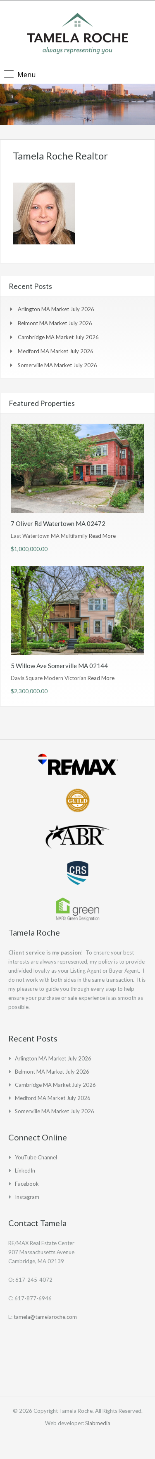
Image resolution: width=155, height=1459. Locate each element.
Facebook (27, 1183)
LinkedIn (25, 1170)
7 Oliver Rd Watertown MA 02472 (58, 523)
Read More (102, 535)
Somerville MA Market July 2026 (57, 365)
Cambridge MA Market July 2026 (58, 337)
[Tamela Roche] (77, 34)
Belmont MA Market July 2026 (55, 323)
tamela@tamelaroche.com (45, 1317)
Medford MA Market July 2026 (55, 351)
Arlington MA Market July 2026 (56, 309)
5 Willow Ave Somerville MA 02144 (59, 665)
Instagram (27, 1197)
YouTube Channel (36, 1157)
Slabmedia (97, 1423)
